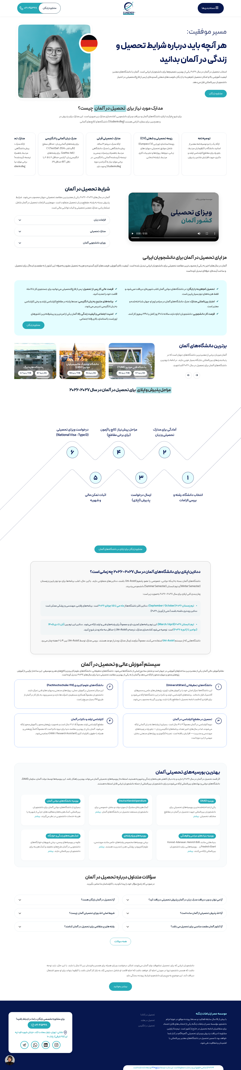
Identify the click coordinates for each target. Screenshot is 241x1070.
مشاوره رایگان (215, 94)
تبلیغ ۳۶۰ (156, 1067)
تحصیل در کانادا (148, 1015)
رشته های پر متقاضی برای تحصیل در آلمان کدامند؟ (89, 927)
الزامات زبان (100, 220)
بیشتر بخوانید (120, 986)
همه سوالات (120, 941)
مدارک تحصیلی (98, 231)
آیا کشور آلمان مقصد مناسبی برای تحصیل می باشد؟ (196, 927)
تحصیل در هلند (148, 1020)
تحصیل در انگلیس (146, 1026)
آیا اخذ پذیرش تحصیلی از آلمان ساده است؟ (201, 913)
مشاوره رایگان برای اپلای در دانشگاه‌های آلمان (120, 549)
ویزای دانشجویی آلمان (94, 243)
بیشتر (196, 816)
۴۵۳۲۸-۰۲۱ (41, 1025)
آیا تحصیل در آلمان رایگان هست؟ (98, 900)
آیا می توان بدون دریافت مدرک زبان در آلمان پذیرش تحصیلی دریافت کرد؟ (185, 900)
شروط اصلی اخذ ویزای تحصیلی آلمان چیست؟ (92, 913)
